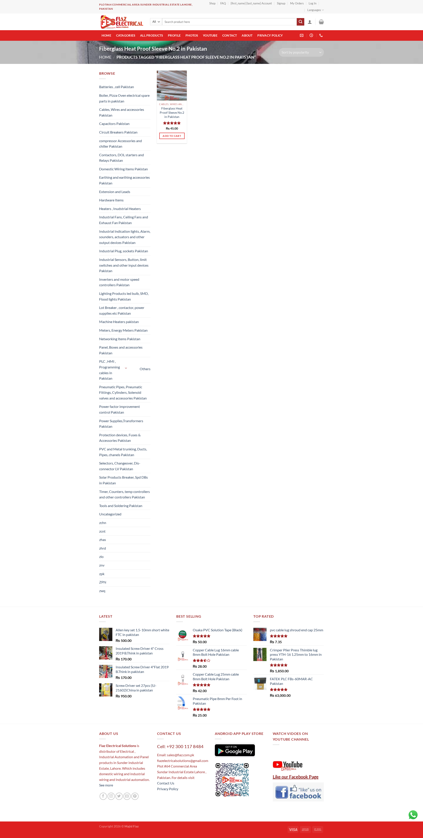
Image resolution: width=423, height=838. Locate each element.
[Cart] (321, 22)
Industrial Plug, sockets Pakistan (123, 251)
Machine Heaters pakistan (119, 322)
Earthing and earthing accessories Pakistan (124, 180)
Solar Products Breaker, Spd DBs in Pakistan (123, 480)
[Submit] (300, 22)
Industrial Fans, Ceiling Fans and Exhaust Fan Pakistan (123, 220)
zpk (101, 574)
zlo (101, 556)
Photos (192, 35)
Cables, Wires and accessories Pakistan (121, 112)
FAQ (223, 3)
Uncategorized (110, 514)
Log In (312, 3)
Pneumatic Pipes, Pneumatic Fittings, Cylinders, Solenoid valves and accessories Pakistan (123, 392)
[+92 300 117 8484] (321, 35)
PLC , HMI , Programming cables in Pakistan (109, 369)
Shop (212, 3)
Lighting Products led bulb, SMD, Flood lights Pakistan (123, 296)
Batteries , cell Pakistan (116, 87)
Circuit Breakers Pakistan (118, 132)
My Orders (297, 3)
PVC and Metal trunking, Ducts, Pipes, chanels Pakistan (123, 452)
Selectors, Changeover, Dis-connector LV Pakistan (119, 466)
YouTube (210, 35)
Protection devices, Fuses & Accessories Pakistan (120, 438)
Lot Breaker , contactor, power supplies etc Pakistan (121, 310)
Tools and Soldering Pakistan (120, 506)
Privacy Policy (270, 35)
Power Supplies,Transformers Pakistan (121, 424)
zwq (102, 591)
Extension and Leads (114, 192)
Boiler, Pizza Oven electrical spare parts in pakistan (124, 98)
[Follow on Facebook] (103, 796)
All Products (151, 35)
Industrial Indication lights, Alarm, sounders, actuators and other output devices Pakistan (124, 237)
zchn (102, 522)
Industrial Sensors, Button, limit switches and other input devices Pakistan (123, 265)
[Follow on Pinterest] (135, 796)
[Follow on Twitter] (119, 796)
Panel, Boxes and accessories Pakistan (121, 350)
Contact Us (165, 783)
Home (106, 35)
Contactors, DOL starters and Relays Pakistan (121, 158)
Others (145, 369)
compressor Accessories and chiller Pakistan (120, 144)
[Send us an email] (127, 796)
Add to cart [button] (172, 135)
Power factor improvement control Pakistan (119, 409)
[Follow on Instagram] (111, 796)
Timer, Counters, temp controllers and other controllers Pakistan (124, 494)
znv (101, 565)
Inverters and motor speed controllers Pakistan (119, 282)
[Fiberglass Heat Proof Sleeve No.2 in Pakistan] (172, 85)
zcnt (102, 531)
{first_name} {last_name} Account (251, 3)
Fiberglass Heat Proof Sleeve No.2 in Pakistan (172, 112)
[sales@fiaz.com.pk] (302, 35)
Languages (314, 10)
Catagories (125, 35)
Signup (281, 3)
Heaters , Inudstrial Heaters (120, 208)
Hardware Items (111, 200)
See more (106, 785)
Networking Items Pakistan (119, 339)
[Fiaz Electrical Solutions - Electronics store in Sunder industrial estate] (121, 21)
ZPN (102, 582)
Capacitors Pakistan (114, 123)
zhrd (102, 548)
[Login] (310, 22)
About (247, 35)
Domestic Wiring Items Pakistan (123, 169)
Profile (174, 35)
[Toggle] (126, 368)
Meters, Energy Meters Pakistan (123, 330)
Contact (229, 35)
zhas (102, 539)
